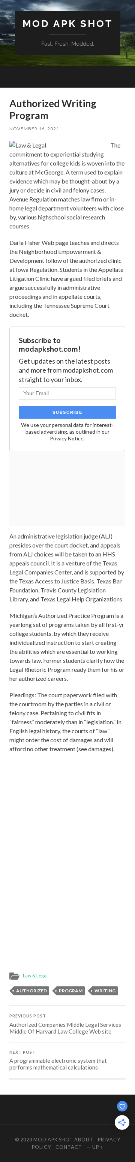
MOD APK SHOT (67, 23)
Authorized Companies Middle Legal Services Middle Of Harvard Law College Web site (65, 1024)
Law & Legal (35, 976)
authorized (31, 990)
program (70, 990)
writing (105, 990)
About (83, 1140)
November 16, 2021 (34, 128)
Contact (69, 1147)
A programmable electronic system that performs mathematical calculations (58, 1060)
